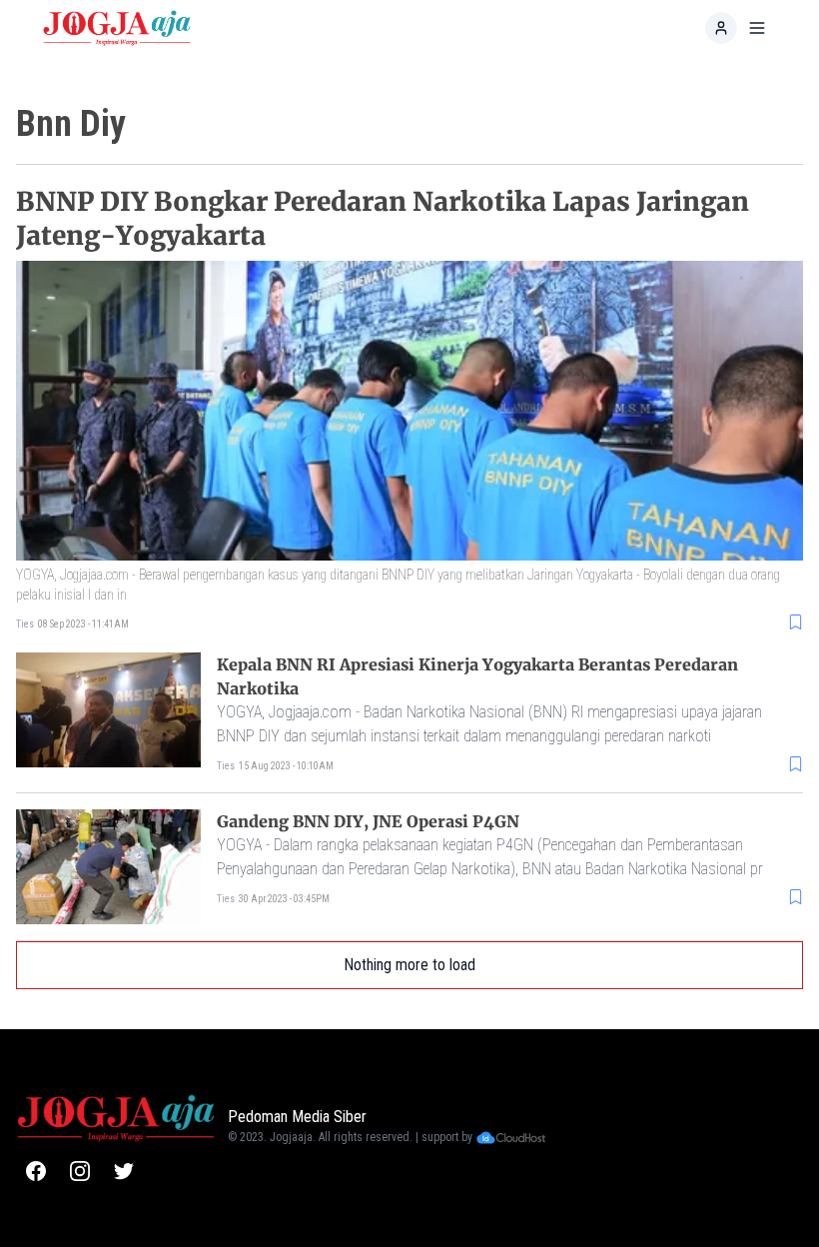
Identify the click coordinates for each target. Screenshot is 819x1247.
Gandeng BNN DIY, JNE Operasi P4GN (368, 821)
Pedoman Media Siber (297, 1116)
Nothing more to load (409, 964)
